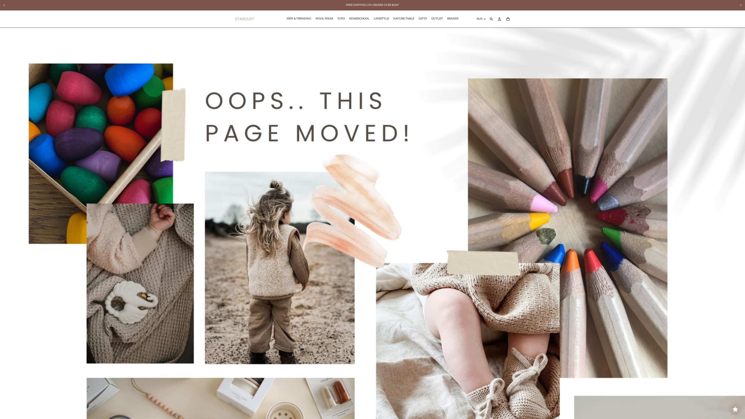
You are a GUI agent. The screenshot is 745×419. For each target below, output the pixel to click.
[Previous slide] (4, 5)
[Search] (491, 19)
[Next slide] (740, 5)
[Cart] (508, 19)
